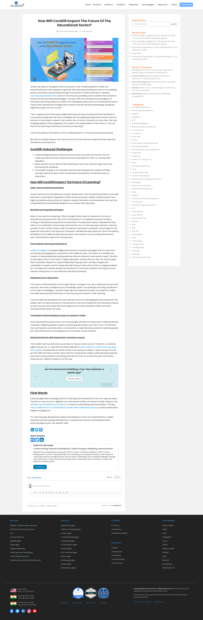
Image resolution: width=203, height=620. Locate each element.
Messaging (136, 182)
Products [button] (121, 4)
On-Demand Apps (69, 552)
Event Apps (66, 556)
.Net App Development (141, 107)
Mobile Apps (16, 541)
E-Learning (136, 133)
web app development (141, 257)
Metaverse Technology (141, 185)
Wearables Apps (68, 541)
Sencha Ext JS (169, 568)
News (134, 192)
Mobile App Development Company (48, 404)
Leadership (77, 603)
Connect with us (74, 379)
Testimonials (91, 603)
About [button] (174, 4)
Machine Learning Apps (71, 529)
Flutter (134, 140)
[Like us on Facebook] (12, 611)
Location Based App (140, 172)
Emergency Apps (69, 568)
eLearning (117, 555)
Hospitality (136, 156)
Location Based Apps (70, 537)
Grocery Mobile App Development (146, 149)
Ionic (134, 163)
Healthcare (136, 153)
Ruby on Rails (168, 548)
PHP (133, 208)
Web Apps (15, 545)
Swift (134, 238)
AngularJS (136, 117)
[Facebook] (33, 440)
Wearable (136, 251)
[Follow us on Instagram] (29, 611)
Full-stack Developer (140, 146)
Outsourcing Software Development (26, 560)
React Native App (139, 218)
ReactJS (135, 221)
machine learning (103, 347)
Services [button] (97, 4)
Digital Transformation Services (24, 525)
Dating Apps (67, 548)
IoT (12, 533)
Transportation (138, 244)
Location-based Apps (141, 176)
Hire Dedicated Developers (22, 552)
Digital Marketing (18, 548)
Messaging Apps (68, 560)
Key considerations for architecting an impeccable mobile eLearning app (65, 407)
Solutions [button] (108, 4)
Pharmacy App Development (144, 205)
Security (135, 231)
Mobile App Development (142, 189)
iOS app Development (141, 166)
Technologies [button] (148, 4)
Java (134, 169)
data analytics (87, 347)
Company (64, 603)
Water (115, 548)
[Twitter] (37, 440)
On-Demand (137, 202)
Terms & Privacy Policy (142, 602)
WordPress (167, 564)
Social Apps (66, 564)
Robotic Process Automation (23, 529)
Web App (135, 254)
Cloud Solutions (17, 537)
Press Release (137, 211)
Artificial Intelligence (39, 250)
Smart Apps (66, 533)
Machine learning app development (146, 179)
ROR (133, 224)
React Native (137, 215)
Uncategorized (138, 247)
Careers (103, 603)
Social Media (137, 234)
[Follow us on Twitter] (17, 611)
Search (174, 24)
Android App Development (143, 110)
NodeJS (135, 195)
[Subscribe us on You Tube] (35, 611)
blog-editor (136, 53)
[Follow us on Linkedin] (23, 611)
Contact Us (186, 4)
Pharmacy (117, 529)
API (133, 120)
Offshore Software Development (145, 198)
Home (87, 4)
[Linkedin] (42, 440)
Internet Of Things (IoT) (142, 159)
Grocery (116, 525)
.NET (165, 533)
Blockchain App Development (144, 127)
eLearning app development (43, 95)
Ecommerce (118, 563)
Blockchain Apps (68, 525)
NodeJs (166, 560)
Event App (136, 136)
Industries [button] (133, 4)
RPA (133, 228)
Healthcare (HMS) (120, 533)
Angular (135, 114)
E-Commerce (137, 130)
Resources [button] (163, 4)
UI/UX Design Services (20, 556)
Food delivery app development (145, 143)
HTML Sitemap (159, 602)
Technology (137, 241)
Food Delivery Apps (69, 545)
